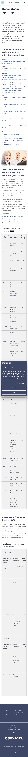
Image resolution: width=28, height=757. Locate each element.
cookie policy (14, 378)
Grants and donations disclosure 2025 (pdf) (15, 216)
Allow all (14, 387)
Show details (20, 383)
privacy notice (5, 378)
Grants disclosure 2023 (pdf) (11, 220)
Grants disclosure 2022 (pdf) (11, 221)
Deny (14, 392)
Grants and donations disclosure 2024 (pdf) (15, 218)
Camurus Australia (11, 132)
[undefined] (14, 2)
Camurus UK (11, 144)
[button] (2, 2)
